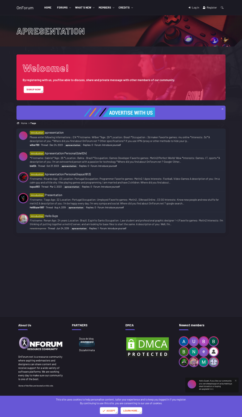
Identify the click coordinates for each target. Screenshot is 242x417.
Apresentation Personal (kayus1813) (61, 174)
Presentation (46, 195)
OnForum (24, 7)
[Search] (222, 7)
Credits (124, 7)
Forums (62, 7)
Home (47, 7)
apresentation (47, 132)
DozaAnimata (87, 350)
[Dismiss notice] (222, 109)
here (211, 389)
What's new (83, 7)
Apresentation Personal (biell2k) (59, 153)
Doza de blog (86, 338)
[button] (70, 7)
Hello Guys (44, 216)
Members (105, 7)
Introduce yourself (111, 145)
